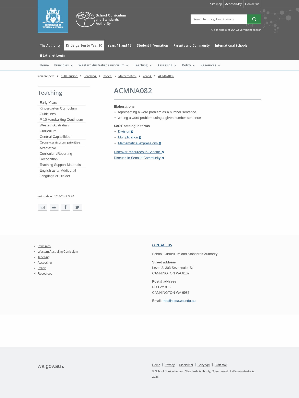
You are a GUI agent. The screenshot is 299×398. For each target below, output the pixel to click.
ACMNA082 (166, 76)
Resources (208, 65)
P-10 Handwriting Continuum (61, 120)
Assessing (164, 65)
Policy (186, 65)
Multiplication (129, 137)
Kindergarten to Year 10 (84, 45)
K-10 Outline (69, 76)
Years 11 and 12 (119, 45)
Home (44, 65)
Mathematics (127, 76)
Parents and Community (192, 45)
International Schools (231, 45)
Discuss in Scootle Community (139, 158)
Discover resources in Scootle (139, 152)
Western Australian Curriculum (101, 65)
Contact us (252, 4)
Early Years (48, 103)
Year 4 (147, 76)
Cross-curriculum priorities (60, 142)
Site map (216, 4)
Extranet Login (53, 55)
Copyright (204, 364)
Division (125, 131)
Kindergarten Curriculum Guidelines (58, 111)
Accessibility (233, 4)
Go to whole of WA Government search (236, 29)
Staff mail (221, 364)
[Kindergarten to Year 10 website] (84, 32)
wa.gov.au (51, 366)
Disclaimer (186, 364)
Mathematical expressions (139, 143)
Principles (61, 65)
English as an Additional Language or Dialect (58, 173)
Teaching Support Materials (60, 165)
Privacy (170, 364)
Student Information (152, 45)
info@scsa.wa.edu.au (179, 301)
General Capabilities (55, 137)
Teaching (141, 65)
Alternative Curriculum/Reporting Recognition (56, 153)
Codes (107, 76)
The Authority (50, 45)
